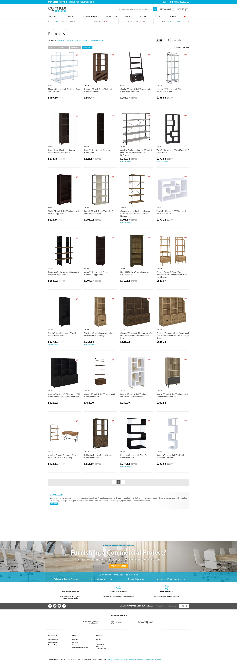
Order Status (52, 642)
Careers (98, 639)
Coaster (52, 47)
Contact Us (76, 645)
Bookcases (75, 47)
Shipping (75, 639)
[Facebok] (50, 606)
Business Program (54, 645)
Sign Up (184, 606)
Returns (75, 642)
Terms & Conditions (115, 659)
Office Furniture (65, 30)
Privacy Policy (129, 659)
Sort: (167, 40)
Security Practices (155, 659)
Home (49, 30)
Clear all (86, 47)
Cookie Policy (141, 659)
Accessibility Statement (80, 648)
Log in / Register (53, 639)
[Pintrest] (59, 606)
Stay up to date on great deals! (137, 606)
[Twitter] (55, 606)
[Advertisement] (118, 520)
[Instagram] (64, 606)
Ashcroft (63, 47)
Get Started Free (118, 566)
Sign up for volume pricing (81, 2)
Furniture (56, 30)
